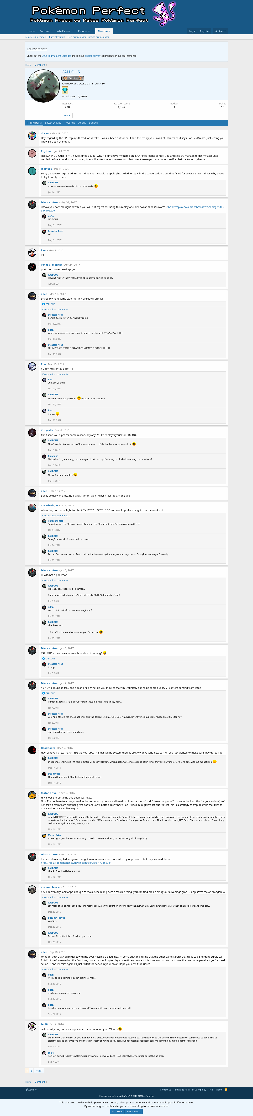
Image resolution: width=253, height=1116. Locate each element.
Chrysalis (47, 430)
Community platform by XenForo (126, 1096)
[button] (51, 31)
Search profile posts (98, 36)
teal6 (44, 1024)
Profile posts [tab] (34, 122)
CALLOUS (53, 182)
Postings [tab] (70, 122)
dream (45, 133)
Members (104, 31)
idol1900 (46, 168)
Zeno (51, 216)
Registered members (35, 36)
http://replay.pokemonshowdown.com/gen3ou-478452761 (76, 862)
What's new (63, 31)
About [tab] (82, 122)
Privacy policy (199, 1089)
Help (211, 1089)
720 (67, 107)
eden (44, 294)
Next (38, 1070)
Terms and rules (181, 1089)
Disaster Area (49, 202)
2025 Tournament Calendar (56, 55)
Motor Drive (49, 793)
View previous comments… (56, 309)
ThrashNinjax (50, 505)
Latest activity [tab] (53, 122)
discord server (92, 55)
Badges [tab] (93, 122)
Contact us (165, 1089)
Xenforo (32, 1089)
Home (31, 31)
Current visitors (57, 36)
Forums (44, 31)
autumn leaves (50, 887)
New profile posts (77, 36)
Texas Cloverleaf (51, 264)
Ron (43, 364)
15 (222, 107)
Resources (84, 31)
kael (43, 250)
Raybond (46, 151)
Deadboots (48, 748)
